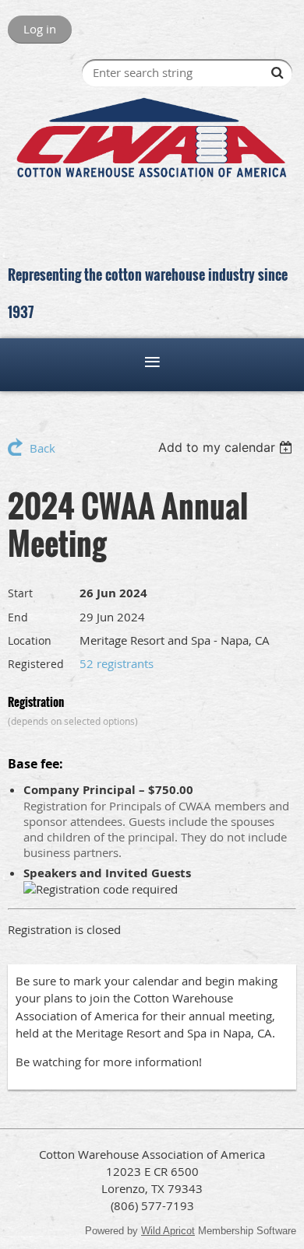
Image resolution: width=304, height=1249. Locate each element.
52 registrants (117, 663)
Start (20, 593)
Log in (39, 29)
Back (42, 448)
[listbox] (227, 447)
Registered (36, 663)
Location (29, 640)
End (18, 617)
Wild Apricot (168, 1231)
